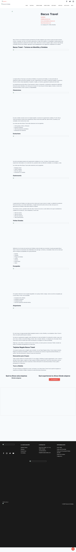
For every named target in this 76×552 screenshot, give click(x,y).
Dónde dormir (39, 5)
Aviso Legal (59, 447)
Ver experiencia (54, 379)
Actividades (23, 452)
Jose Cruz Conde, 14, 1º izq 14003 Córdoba (45, 448)
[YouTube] (13, 453)
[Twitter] (70, 1)
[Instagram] (73, 1)
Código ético (59, 456)
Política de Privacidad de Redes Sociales (63, 452)
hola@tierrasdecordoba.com (45, 452)
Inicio (27, 5)
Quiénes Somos (24, 447)
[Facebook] (66, 1)
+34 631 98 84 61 (42, 450)
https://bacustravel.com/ (46, 22)
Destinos (22, 449)
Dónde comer (47, 5)
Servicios (60, 5)
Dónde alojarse (16, 378)
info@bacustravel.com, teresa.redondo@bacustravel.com (48, 20)
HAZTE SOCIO (66, 5)
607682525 (43, 17)
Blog (72, 5)
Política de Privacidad (61, 449)
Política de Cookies (61, 454)
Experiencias (23, 451)
